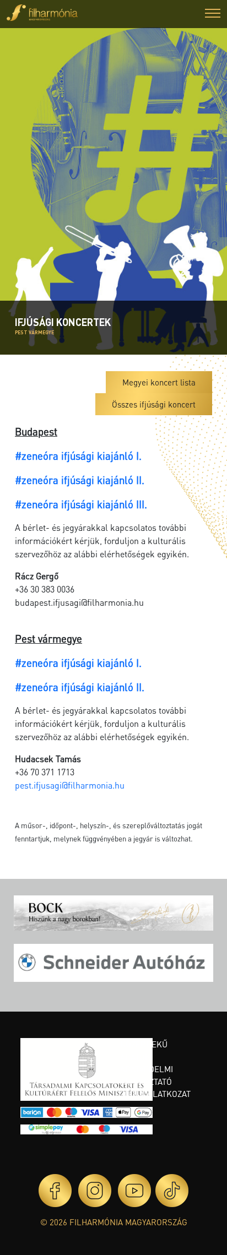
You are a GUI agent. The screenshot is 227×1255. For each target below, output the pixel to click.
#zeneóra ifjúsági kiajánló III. (81, 504)
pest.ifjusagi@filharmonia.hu (70, 785)
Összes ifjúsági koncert (154, 404)
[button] (212, 14)
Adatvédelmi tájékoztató (146, 1075)
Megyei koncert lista (159, 382)
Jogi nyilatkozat (155, 1093)
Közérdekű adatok (143, 1050)
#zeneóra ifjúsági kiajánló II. (79, 480)
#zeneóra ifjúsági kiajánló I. (78, 455)
